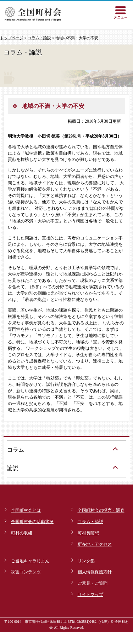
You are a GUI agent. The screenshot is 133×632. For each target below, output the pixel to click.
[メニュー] (120, 12)
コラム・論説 (39, 38)
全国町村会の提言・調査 (101, 510)
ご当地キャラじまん (30, 560)
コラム (15, 450)
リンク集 (86, 560)
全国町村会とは (26, 510)
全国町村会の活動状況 (32, 521)
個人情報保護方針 (95, 571)
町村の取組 (21, 532)
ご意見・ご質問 (92, 583)
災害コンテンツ (26, 571)
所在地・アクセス (95, 544)
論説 (12, 468)
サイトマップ (90, 594)
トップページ (11, 38)
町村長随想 (88, 532)
